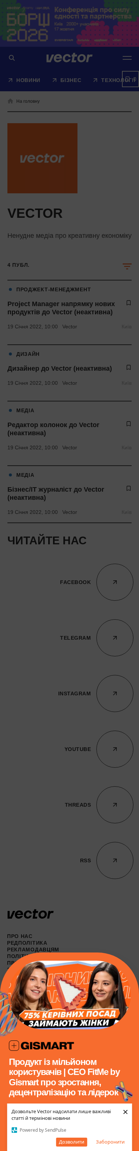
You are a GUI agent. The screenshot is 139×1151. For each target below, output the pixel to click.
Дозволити (71, 1141)
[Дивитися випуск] (69, 995)
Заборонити (110, 1141)
